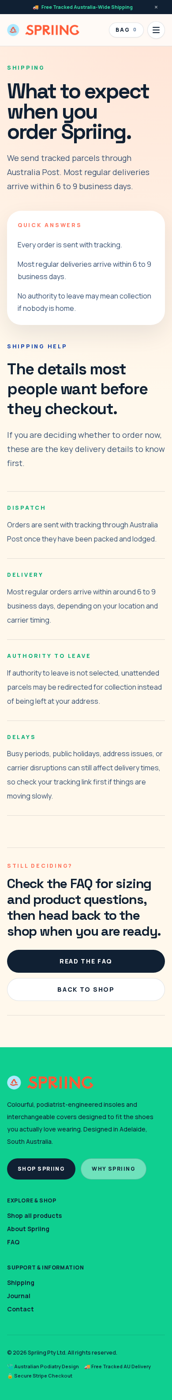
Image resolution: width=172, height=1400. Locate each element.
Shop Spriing (41, 1168)
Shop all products (34, 1215)
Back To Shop (85, 989)
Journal (18, 1296)
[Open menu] (156, 30)
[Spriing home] (43, 30)
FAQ (13, 1242)
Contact (20, 1309)
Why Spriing (113, 1168)
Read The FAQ (86, 961)
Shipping (20, 1282)
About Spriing (28, 1229)
